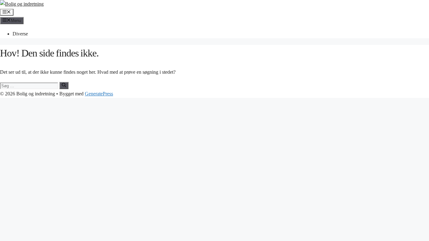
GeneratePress (99, 93)
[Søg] (63, 85)
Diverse (20, 33)
